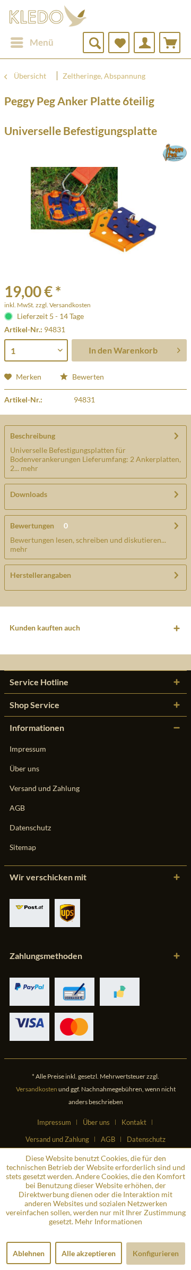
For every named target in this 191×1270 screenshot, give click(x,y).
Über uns (24, 768)
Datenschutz (30, 827)
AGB (17, 807)
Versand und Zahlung (45, 788)
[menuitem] (31, 42)
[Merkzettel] (118, 42)
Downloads (28, 494)
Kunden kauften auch (45, 627)
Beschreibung (32, 435)
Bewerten (87, 376)
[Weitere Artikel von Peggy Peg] (174, 152)
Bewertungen (32, 525)
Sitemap (23, 847)
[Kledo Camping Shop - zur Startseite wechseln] (48, 16)
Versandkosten (36, 1089)
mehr (28, 468)
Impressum (28, 748)
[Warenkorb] (169, 42)
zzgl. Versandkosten (63, 305)
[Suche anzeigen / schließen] (93, 42)
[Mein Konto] (144, 42)
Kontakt (133, 1122)
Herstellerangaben (40, 574)
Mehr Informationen (108, 1221)
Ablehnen (29, 1253)
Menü (42, 42)
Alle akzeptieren (89, 1253)
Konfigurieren (156, 1253)
